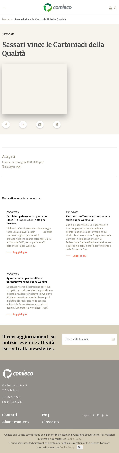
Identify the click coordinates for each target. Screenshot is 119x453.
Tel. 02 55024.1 (11, 397)
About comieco (15, 422)
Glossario (50, 422)
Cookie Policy (74, 438)
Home (6, 19)
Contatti (9, 415)
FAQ (45, 415)
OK (79, 447)
